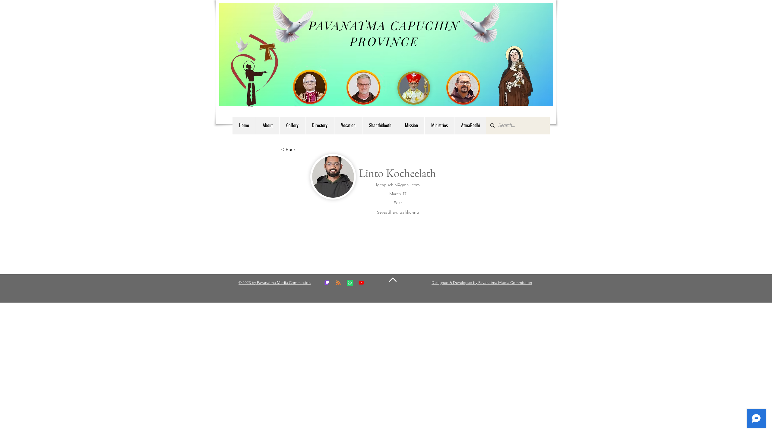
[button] (319, 125)
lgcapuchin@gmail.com (398, 184)
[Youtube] (361, 283)
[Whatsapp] (350, 283)
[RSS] (338, 283)
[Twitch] (327, 283)
